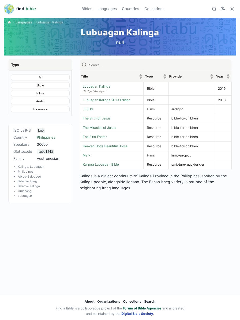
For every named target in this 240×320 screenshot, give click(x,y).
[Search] (214, 9)
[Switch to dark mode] (232, 9)
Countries (130, 8)
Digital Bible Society (137, 314)
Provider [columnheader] (191, 76)
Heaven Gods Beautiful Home (105, 146)
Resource (40, 109)
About (89, 301)
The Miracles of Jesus (99, 128)
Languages (107, 8)
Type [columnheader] (155, 76)
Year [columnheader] (223, 76)
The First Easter (95, 137)
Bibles (87, 8)
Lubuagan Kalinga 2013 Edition (106, 100)
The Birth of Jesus (96, 118)
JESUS (88, 109)
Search (149, 301)
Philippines (46, 137)
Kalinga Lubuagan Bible (101, 164)
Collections (154, 8)
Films (40, 93)
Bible (40, 85)
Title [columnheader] (111, 76)
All (40, 77)
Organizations (108, 301)
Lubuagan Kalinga (96, 86)
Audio (40, 101)
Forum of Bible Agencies (142, 308)
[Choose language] (223, 9)
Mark (86, 155)
